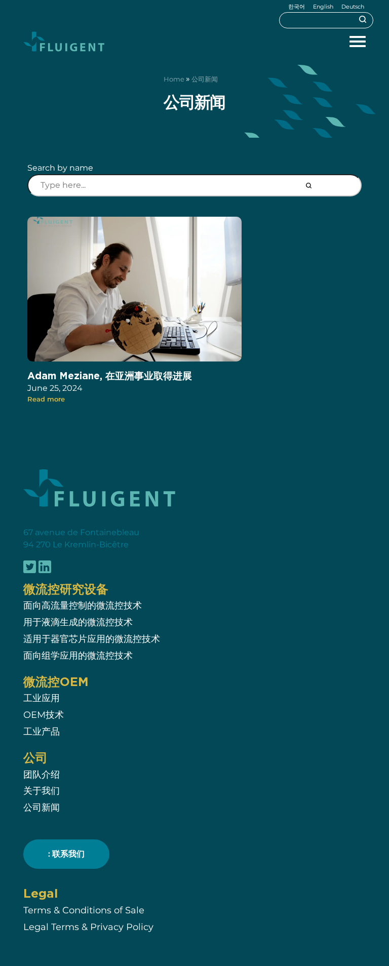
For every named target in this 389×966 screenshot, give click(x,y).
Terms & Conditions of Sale (83, 910)
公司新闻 (41, 807)
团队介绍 (42, 774)
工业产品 (41, 731)
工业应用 (41, 698)
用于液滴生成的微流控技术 (78, 622)
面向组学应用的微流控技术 (78, 655)
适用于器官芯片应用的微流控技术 (91, 638)
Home (174, 79)
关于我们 (41, 790)
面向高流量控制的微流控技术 (82, 605)
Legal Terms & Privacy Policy (88, 926)
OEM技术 (43, 714)
